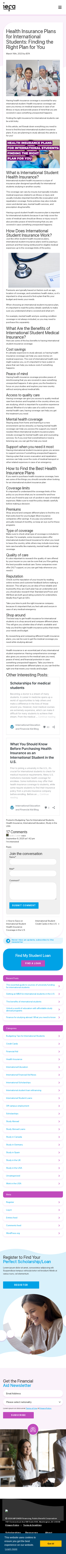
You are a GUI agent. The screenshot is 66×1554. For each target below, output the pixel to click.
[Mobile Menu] (60, 7)
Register (10, 1202)
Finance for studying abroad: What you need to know (31, 1017)
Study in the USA (14, 1168)
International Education (34, 823)
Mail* (11, 869)
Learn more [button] (11, 1549)
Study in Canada (14, 1137)
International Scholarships (18, 1082)
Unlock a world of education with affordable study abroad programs (29, 1009)
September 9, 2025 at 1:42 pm (20, 838)
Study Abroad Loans (15, 1129)
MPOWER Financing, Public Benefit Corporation (35, 1518)
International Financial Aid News (21, 1074)
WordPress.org (13, 1233)
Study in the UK (13, 1160)
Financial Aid (12, 1051)
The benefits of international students (23, 1001)
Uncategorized (13, 1175)
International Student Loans (19, 1098)
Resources (31, 1532)
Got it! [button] (51, 1543)
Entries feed (11, 1217)
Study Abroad (12, 1121)
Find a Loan (33, 963)
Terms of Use (31, 1408)
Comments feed (13, 1225)
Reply (9, 847)
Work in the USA (13, 1183)
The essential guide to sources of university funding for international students (30, 986)
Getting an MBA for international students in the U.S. (30, 994)
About (48, 1532)
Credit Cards (12, 1043)
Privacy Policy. (45, 1408)
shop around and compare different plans (38, 621)
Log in (9, 1210)
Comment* (14, 880)
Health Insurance (14, 823)
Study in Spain (13, 1152)
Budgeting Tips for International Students (34, 820)
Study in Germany (14, 1144)
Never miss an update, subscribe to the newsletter (33, 941)
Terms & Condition (32, 1525)
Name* (12, 857)
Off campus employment (17, 1106)
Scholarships (12, 1113)
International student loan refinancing (23, 1090)
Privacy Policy (12, 1525)
